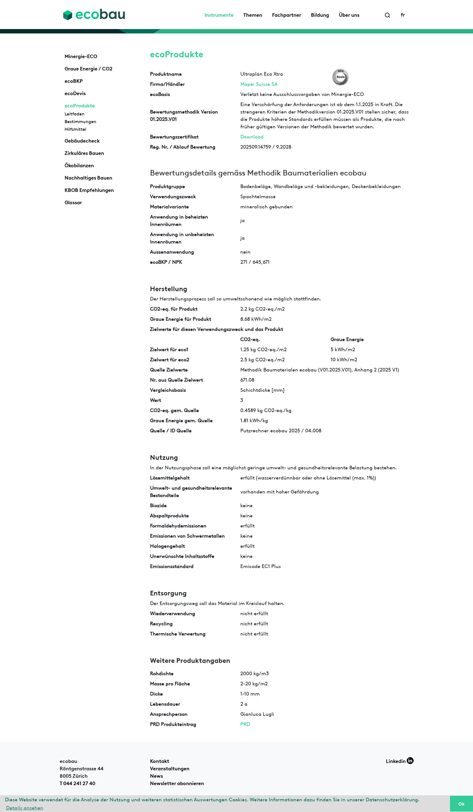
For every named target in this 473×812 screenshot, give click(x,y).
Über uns (349, 14)
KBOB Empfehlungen (89, 189)
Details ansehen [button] (24, 807)
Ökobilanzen (79, 164)
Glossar (73, 201)
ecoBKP (74, 80)
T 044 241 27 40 (77, 782)
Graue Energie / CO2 (89, 68)
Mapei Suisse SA (259, 83)
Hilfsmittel (75, 129)
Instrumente (218, 14)
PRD (245, 723)
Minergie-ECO (81, 55)
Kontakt (159, 760)
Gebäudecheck (82, 140)
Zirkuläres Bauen (84, 152)
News (156, 775)
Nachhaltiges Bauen (88, 177)
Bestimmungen (80, 121)
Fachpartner (286, 14)
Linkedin (396, 760)
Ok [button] (461, 803)
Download (252, 136)
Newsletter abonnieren (177, 782)
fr (403, 14)
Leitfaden (75, 113)
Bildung (320, 14)
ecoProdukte (80, 105)
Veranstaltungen (169, 767)
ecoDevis (75, 92)
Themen (252, 14)
